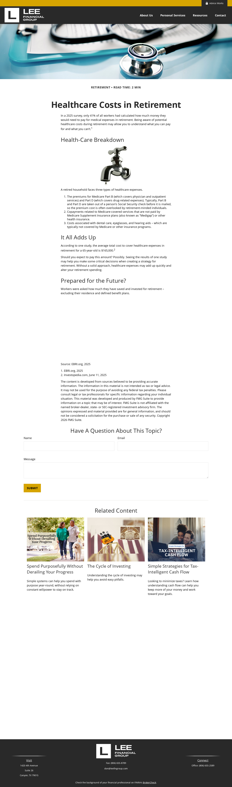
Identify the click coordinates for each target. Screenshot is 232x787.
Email (121, 438)
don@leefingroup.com (116, 768)
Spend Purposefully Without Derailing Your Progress (55, 569)
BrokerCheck (149, 782)
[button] (146, 15)
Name (28, 438)
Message (29, 459)
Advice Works (216, 3)
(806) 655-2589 (206, 765)
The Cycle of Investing (109, 566)
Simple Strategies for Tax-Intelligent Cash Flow (173, 569)
